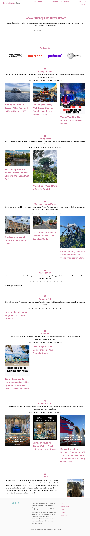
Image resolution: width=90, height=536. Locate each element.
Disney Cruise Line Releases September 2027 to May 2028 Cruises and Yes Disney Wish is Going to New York (72, 455)
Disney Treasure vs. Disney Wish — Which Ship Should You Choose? (45, 446)
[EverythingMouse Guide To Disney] (13, 3)
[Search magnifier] (57, 31)
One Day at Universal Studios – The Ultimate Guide (15, 240)
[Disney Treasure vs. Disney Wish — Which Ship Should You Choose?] (45, 427)
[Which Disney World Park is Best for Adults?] (45, 166)
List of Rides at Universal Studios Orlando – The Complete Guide (44, 235)
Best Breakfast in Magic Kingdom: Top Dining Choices (16, 315)
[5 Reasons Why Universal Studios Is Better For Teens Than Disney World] (72, 232)
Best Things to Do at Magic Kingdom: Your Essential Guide (43, 350)
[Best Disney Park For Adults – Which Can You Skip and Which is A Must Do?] (17, 158)
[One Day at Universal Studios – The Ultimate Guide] (17, 225)
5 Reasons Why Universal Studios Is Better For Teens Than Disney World (72, 254)
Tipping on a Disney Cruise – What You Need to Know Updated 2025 (16, 108)
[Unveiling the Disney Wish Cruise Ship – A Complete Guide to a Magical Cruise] (45, 92)
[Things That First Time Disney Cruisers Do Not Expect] (72, 98)
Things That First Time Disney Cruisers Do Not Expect (71, 120)
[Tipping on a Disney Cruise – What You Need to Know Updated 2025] (17, 92)
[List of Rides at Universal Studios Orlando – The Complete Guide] (45, 222)
